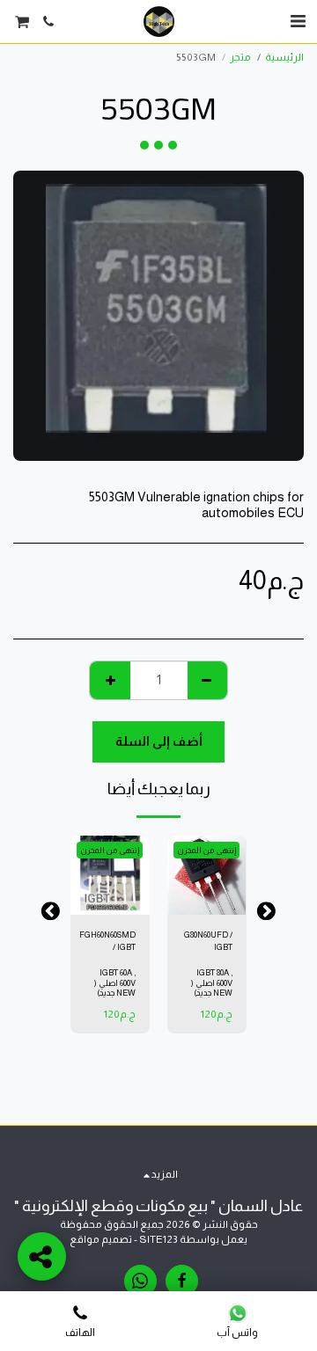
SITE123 (158, 1239)
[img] (207, 875)
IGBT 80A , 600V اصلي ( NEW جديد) (211, 983)
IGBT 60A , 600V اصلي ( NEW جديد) (115, 983)
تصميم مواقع (101, 1239)
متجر (240, 56)
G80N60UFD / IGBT (208, 941)
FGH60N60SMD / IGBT (107, 941)
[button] (298, 21)
